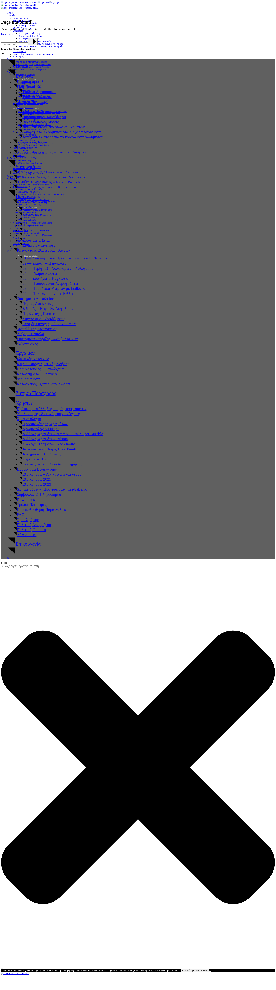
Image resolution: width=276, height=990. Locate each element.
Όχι (192, 971)
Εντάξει (185, 971)
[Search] (2, 968)
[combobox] (22, 566)
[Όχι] (210, 971)
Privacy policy (202, 971)
